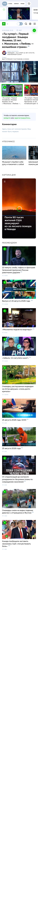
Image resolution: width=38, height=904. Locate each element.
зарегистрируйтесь (22, 118)
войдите (7, 118)
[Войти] (30, 24)
